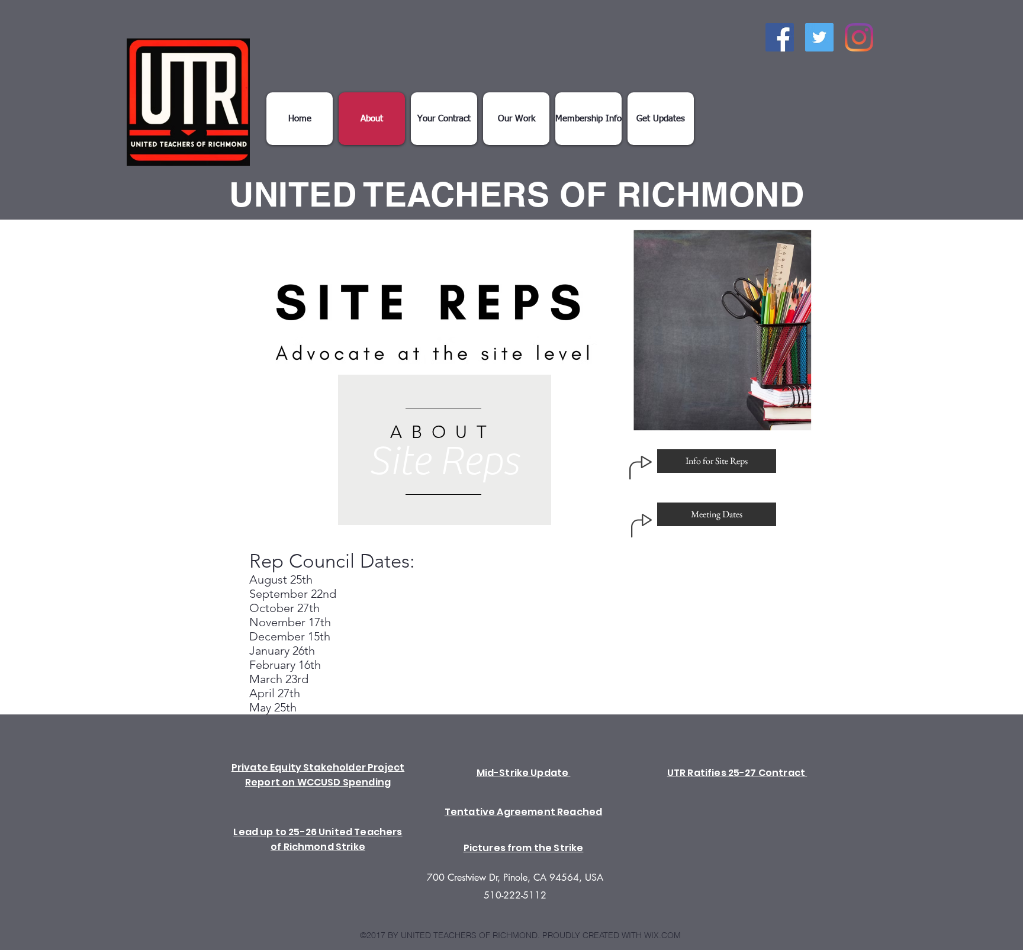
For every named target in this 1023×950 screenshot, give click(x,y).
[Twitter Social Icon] (819, 37)
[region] (444, 450)
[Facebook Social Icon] (779, 37)
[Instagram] (859, 37)
